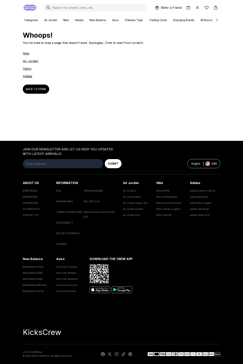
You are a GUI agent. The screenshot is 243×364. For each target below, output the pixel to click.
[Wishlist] (206, 7)
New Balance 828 (32, 272)
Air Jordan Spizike (133, 209)
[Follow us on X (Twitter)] (110, 354)
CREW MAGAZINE (93, 190)
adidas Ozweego (199, 209)
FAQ (58, 190)
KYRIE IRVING (30, 190)
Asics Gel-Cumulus (66, 266)
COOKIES (61, 244)
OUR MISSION (30, 202)
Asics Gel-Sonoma (66, 285)
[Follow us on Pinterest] (130, 354)
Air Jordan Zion (131, 215)
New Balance (98, 20)
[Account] (197, 7)
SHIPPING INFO (64, 201)
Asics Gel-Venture (66, 291)
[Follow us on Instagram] (116, 354)
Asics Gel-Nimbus (66, 272)
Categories (31, 20)
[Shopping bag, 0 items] (215, 7)
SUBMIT (113, 163)
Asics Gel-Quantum (67, 279)
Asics (115, 20)
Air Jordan (50, 20)
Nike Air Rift (162, 190)
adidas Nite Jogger (200, 202)
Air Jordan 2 (129, 190)
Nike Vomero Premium (168, 202)
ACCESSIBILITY (64, 222)
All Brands (206, 20)
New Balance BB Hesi (35, 285)
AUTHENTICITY (31, 209)
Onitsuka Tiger (134, 20)
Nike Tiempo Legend (168, 209)
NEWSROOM (30, 196)
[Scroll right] (217, 20)
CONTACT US (30, 215)
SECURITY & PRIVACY (68, 233)
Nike (66, 20)
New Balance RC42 (33, 291)
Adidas (79, 20)
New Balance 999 (33, 279)
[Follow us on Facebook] (103, 354)
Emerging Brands (183, 20)
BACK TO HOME (36, 89)
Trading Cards (158, 20)
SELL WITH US (92, 201)
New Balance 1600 (33, 266)
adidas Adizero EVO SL (202, 190)
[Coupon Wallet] (188, 7)
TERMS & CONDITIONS (69, 212)
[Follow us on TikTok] (123, 354)
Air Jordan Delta (132, 196)
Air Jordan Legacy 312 (135, 202)
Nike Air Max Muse (166, 196)
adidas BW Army (199, 196)
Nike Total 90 (163, 215)
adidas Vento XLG (200, 215)
